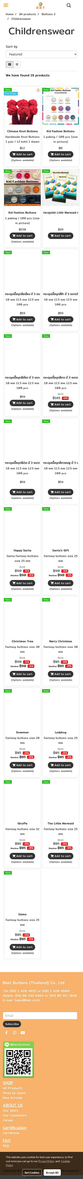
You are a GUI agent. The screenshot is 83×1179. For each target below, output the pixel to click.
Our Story (10, 1110)
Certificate (11, 1133)
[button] (67, 5)
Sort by (13, 46)
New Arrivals (12, 1097)
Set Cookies (32, 1172)
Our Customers (15, 1115)
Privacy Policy (46, 1161)
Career (8, 1120)
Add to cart (23, 154)
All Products (12, 1088)
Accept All (52, 1172)
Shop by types (14, 1092)
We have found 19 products (28, 75)
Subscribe (12, 1024)
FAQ (6, 1145)
